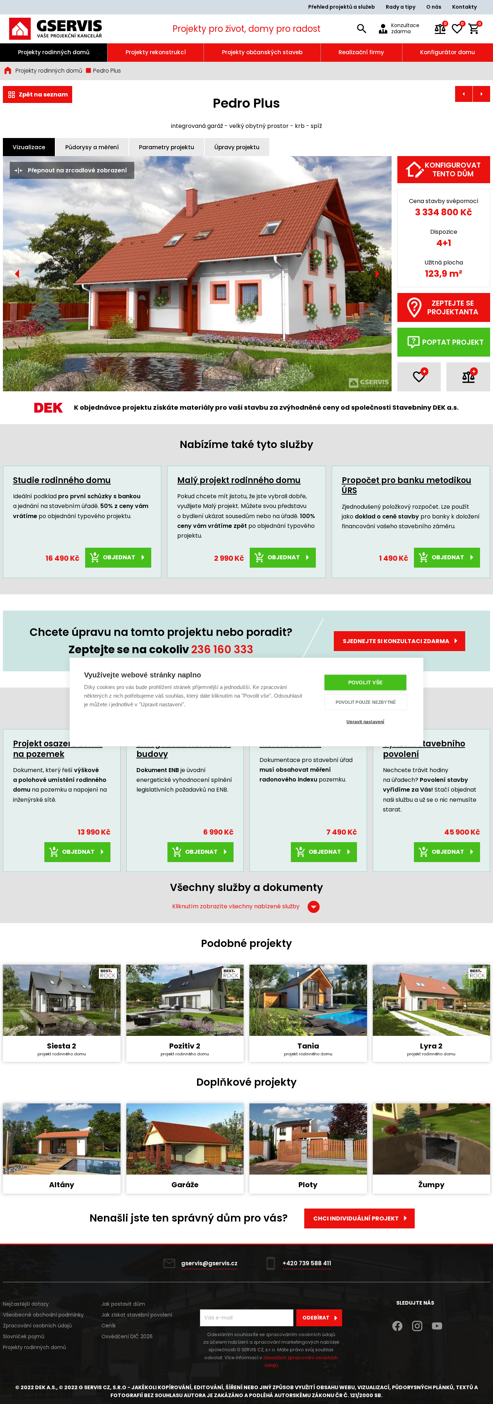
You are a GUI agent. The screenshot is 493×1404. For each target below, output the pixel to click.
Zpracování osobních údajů (37, 1325)
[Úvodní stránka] (65, 29)
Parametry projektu (166, 147)
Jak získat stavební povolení (136, 1314)
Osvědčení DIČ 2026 (127, 1336)
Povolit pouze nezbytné (366, 702)
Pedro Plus (106, 70)
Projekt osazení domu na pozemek (57, 749)
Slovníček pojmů (23, 1336)
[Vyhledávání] (362, 29)
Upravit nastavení (365, 721)
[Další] (377, 273)
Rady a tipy (400, 6)
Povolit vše (365, 682)
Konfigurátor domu (447, 52)
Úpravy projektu (236, 147)
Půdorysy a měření (92, 147)
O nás (433, 6)
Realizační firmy (361, 52)
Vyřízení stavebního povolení (424, 749)
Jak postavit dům (123, 1304)
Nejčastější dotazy (26, 1304)
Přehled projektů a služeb (341, 6)
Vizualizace (29, 147)
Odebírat (316, 1317)
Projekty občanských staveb (262, 52)
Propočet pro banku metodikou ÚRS (406, 485)
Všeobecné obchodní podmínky (43, 1314)
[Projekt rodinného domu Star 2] (481, 94)
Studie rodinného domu (62, 480)
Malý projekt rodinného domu (239, 480)
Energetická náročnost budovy (183, 749)
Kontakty (464, 6)
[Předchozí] (17, 273)
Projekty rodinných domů (54, 52)
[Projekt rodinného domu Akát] (463, 94)
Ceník (108, 1325)
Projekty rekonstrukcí (156, 52)
